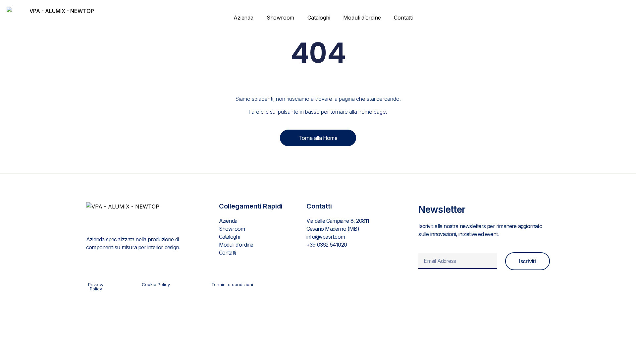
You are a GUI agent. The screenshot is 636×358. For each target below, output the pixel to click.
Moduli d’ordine (362, 17)
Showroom (280, 17)
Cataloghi (318, 17)
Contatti (403, 17)
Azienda (243, 17)
